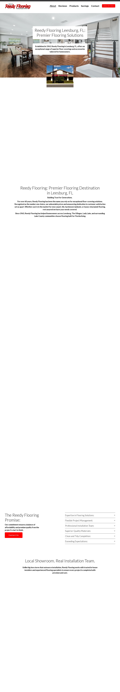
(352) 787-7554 (109, 6)
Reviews (62, 6)
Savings (85, 6)
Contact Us (14, 535)
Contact (95, 6)
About (53, 6)
